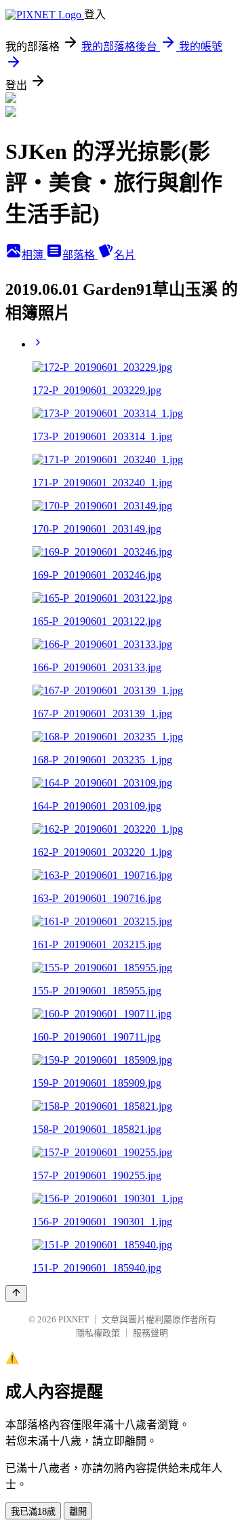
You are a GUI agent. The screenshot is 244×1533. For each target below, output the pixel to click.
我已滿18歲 (33, 1512)
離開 (78, 1512)
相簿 (34, 255)
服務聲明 (150, 1333)
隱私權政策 (98, 1333)
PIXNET (73, 1319)
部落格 (80, 255)
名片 (125, 255)
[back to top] (16, 1293)
